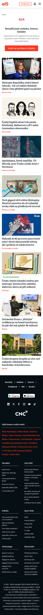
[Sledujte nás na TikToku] (35, 404)
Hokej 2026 (28, 524)
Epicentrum (6, 469)
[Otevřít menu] (39, 3)
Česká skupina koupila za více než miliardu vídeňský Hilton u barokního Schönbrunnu (21, 361)
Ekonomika (29, 547)
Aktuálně (6, 463)
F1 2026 (27, 530)
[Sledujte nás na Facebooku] (19, 404)
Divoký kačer (6, 538)
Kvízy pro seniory (8, 484)
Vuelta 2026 (14, 454)
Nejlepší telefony (8, 556)
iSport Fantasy (15, 435)
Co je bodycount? (8, 491)
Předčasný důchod (31, 553)
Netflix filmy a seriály (9, 572)
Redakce (20, 382)
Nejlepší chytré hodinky (10, 563)
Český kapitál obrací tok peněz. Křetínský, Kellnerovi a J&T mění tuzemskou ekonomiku (20, 125)
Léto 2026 (28, 463)
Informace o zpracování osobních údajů (17, 600)
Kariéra (32, 387)
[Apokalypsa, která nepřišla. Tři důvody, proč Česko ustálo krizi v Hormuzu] (21, 147)
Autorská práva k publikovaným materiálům (21, 595)
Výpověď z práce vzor (9, 535)
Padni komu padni (8, 532)
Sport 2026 (29, 511)
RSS (23, 387)
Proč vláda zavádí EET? (10, 528)
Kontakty (8, 382)
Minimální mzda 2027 (31, 563)
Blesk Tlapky (23, 432)
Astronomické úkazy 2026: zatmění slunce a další (32, 485)
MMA (26, 517)
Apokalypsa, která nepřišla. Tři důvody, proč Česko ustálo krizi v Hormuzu (20, 163)
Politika (5, 511)
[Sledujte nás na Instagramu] (24, 404)
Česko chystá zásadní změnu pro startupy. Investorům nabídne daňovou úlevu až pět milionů (20, 283)
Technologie (7, 547)
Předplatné (12, 387)
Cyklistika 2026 (29, 537)
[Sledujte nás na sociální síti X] (14, 404)
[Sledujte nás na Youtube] (29, 404)
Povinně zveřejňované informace (27, 609)
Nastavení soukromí (13, 603)
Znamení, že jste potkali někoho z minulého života (32, 477)
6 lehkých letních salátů (32, 503)
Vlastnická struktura (29, 603)
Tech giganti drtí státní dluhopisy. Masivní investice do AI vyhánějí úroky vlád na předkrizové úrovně (21, 203)
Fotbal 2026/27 (29, 520)
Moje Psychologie (9, 432)
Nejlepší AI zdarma (8, 560)
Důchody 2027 (29, 560)
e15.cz (4, 14)
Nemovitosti (14, 439)
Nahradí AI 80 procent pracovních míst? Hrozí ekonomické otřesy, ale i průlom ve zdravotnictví (21, 241)
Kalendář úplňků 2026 (9, 487)
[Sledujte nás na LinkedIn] (8, 404)
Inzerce (31, 382)
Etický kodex (9, 609)
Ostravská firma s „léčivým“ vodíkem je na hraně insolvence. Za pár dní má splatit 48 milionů (20, 322)
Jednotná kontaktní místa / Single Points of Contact (21, 606)
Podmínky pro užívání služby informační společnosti (20, 598)
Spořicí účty (28, 556)
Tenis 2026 (28, 527)
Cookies (36, 600)
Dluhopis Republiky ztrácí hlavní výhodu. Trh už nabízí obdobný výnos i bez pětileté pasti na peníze (21, 85)
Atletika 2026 (28, 534)
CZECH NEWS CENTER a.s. (30, 584)
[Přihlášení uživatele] (34, 3)
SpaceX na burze (8, 553)
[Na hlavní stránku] (5, 4)
